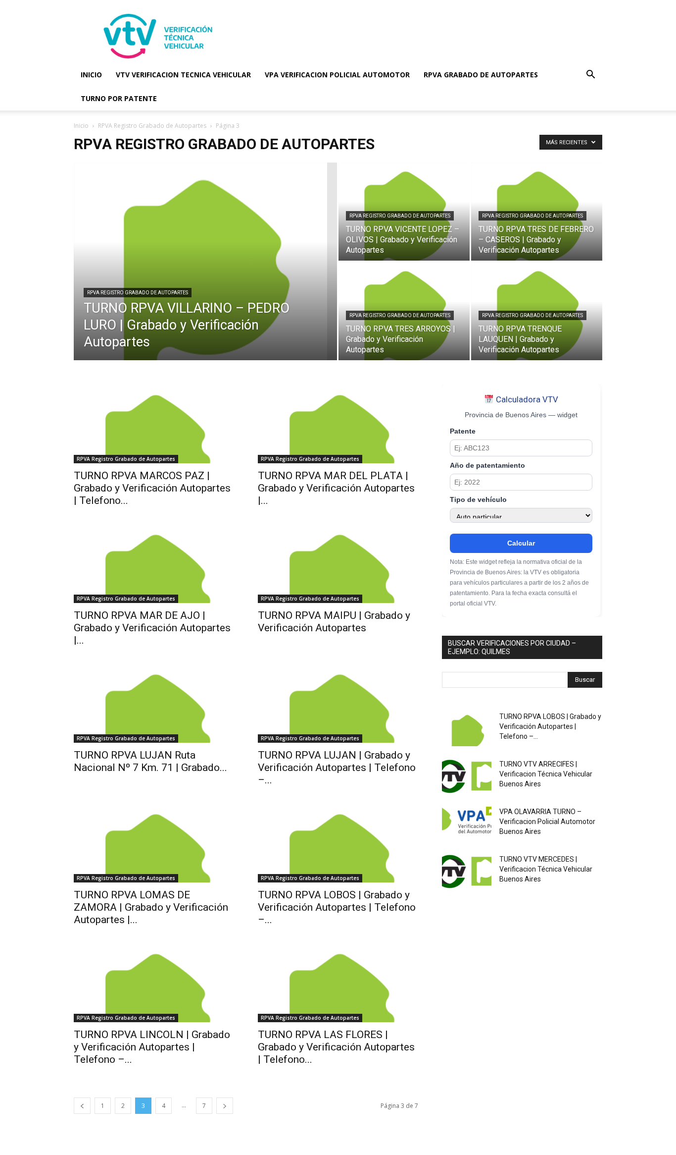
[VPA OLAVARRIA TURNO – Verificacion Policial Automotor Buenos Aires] (466, 824)
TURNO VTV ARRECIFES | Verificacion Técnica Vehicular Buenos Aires (545, 774)
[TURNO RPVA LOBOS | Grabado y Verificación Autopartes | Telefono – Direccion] (338, 842)
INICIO (91, 74)
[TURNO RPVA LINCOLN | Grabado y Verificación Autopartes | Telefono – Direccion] (154, 982)
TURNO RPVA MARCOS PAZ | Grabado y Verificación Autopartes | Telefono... (152, 488)
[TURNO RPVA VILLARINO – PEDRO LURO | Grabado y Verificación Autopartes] (205, 277)
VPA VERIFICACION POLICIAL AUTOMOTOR (337, 74)
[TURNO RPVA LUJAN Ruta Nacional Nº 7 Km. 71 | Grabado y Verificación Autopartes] (154, 703)
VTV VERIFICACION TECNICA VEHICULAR (183, 74)
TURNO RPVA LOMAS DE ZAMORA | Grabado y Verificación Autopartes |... (151, 907)
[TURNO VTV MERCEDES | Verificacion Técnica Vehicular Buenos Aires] (466, 871)
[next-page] (224, 1106)
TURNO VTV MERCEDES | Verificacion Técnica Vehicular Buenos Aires (545, 869)
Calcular (521, 543)
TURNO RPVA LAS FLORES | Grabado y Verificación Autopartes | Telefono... (336, 1047)
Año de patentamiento (487, 465)
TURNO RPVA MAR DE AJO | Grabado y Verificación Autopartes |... (152, 627)
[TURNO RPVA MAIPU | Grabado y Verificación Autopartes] (338, 563)
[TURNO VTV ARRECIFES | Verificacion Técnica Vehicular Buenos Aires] (466, 776)
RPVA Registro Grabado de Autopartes (152, 125)
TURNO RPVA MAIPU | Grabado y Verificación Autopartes (334, 621)
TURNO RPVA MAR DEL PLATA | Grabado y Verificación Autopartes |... (336, 488)
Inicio (81, 125)
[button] (590, 75)
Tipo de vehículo (478, 499)
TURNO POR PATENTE (119, 98)
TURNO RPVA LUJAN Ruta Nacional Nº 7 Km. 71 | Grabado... (150, 761)
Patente (463, 431)
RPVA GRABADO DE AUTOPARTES (481, 74)
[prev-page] (82, 1106)
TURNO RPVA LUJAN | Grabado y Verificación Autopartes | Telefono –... (337, 767)
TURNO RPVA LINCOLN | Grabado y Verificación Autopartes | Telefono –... (152, 1047)
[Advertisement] (422, 36)
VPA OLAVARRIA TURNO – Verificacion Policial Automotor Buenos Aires (547, 821)
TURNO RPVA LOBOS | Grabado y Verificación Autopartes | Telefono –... (337, 907)
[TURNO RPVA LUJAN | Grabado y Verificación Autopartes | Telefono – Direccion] (338, 703)
